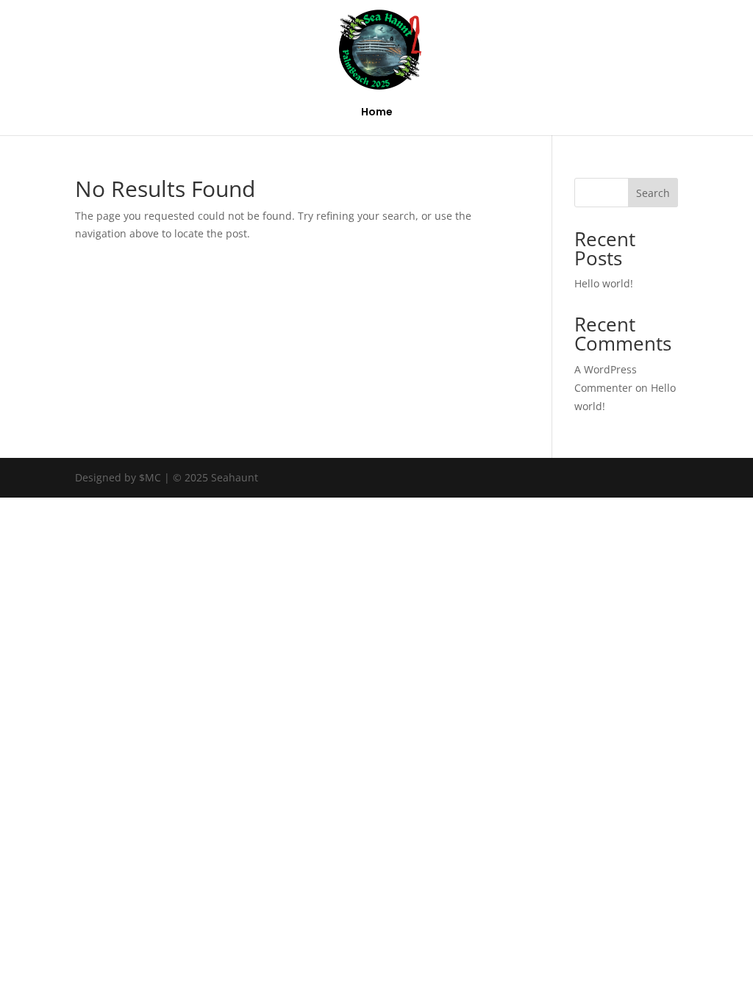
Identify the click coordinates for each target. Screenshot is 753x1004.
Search (653, 193)
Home (377, 113)
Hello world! (603, 283)
